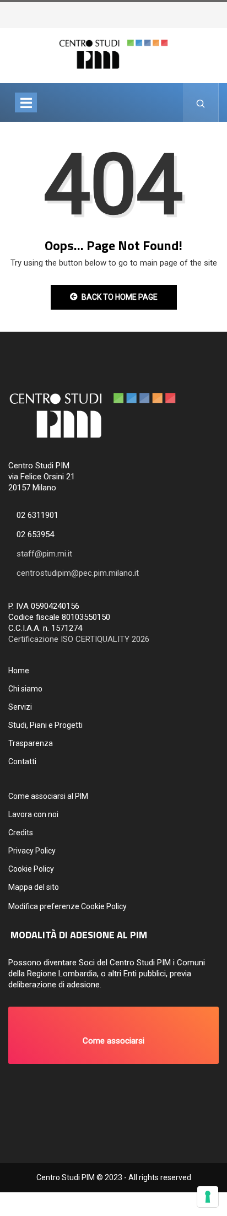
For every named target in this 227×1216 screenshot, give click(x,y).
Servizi (20, 706)
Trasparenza (30, 743)
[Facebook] (208, 11)
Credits (20, 832)
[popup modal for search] (201, 102)
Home (18, 670)
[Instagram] (214, 11)
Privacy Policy (32, 850)
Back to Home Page (120, 297)
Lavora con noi (33, 814)
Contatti (22, 761)
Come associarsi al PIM (48, 796)
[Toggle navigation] (26, 102)
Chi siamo (25, 688)
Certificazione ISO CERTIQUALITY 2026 (78, 639)
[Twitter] (203, 11)
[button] (113, 1035)
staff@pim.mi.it (44, 554)
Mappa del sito (33, 887)
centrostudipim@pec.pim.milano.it (78, 573)
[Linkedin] (225, 11)
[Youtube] (219, 11)
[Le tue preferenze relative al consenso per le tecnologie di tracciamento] (207, 1196)
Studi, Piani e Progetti (45, 725)
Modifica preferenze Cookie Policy (67, 906)
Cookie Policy (31, 868)
